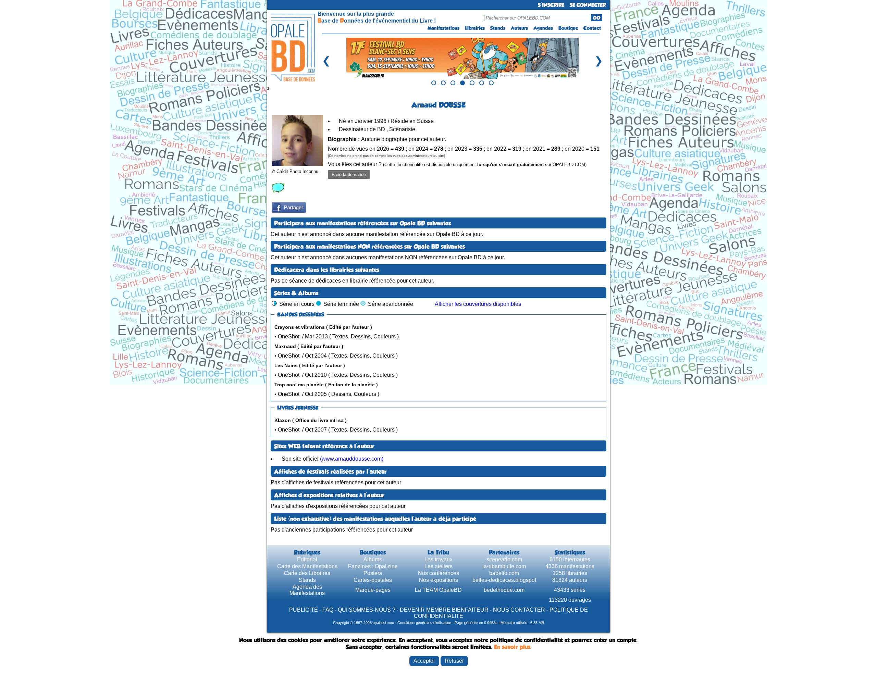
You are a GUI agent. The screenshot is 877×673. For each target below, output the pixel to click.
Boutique (568, 28)
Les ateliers (438, 566)
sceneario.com (504, 559)
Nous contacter (519, 610)
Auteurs (519, 28)
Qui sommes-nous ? (366, 610)
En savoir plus (512, 647)
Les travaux (438, 559)
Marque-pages (373, 590)
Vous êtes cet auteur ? (457, 164)
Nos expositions (438, 580)
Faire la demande (349, 174)
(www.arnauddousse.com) (351, 459)
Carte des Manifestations (307, 566)
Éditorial (307, 559)
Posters (372, 573)
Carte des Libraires (307, 573)
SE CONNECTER (588, 5)
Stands (497, 28)
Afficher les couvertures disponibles (478, 304)
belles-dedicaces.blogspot (504, 580)
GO (596, 18)
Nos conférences (438, 573)
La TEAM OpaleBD (438, 590)
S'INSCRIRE (551, 5)
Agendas (543, 28)
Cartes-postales (373, 580)
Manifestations (443, 28)
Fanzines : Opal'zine (373, 566)
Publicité (303, 610)
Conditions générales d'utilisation (424, 623)
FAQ (327, 610)
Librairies (475, 28)
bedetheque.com (504, 590)
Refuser (454, 661)
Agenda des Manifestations (307, 590)
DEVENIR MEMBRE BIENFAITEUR (444, 610)
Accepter (424, 661)
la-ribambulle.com (504, 566)
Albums (372, 559)
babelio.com (504, 573)
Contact (592, 28)
